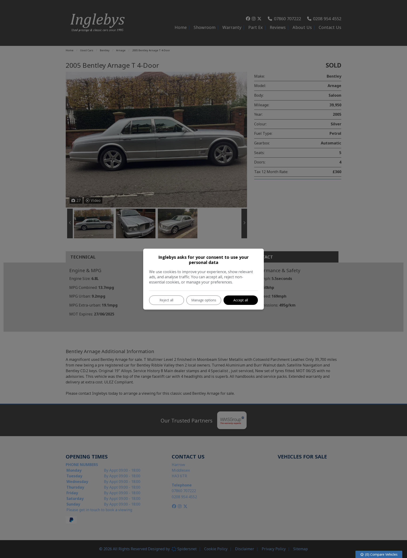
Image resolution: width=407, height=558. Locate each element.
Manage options (203, 300)
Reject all (166, 300)
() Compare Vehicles (381, 554)
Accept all (240, 300)
